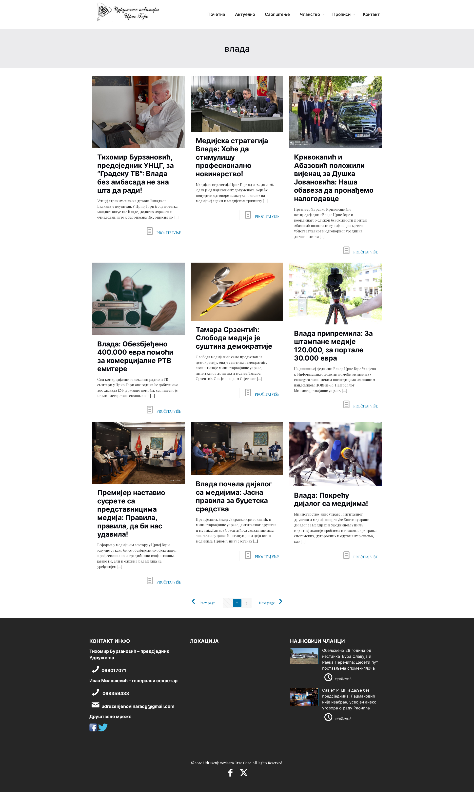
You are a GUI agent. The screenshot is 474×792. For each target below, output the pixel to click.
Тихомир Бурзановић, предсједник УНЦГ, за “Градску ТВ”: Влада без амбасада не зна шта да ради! (135, 173)
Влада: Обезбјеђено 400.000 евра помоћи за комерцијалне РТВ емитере (135, 356)
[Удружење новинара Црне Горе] (127, 13)
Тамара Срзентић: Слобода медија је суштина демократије (234, 337)
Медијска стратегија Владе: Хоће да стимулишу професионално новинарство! (232, 157)
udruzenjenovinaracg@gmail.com (137, 706)
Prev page (207, 603)
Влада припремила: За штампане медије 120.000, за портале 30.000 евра (333, 345)
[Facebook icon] (230, 774)
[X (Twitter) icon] (244, 774)
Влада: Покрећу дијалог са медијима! (331, 499)
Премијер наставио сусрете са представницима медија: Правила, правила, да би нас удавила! (131, 513)
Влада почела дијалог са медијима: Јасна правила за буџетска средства (234, 496)
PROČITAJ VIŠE (169, 232)
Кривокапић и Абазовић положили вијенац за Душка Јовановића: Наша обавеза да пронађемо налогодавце (334, 178)
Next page (267, 603)
